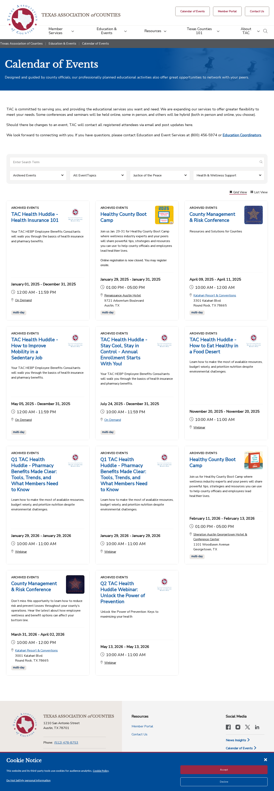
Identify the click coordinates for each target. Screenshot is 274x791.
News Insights (236, 740)
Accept (224, 769)
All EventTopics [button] (84, 175)
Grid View (240, 192)
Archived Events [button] (24, 175)
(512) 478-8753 (66, 742)
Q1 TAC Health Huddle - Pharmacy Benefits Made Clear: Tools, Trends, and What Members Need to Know (34, 474)
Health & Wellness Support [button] (216, 175)
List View (261, 192)
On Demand (112, 420)
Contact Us (139, 734)
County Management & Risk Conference (212, 217)
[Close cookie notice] (266, 759)
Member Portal (142, 726)
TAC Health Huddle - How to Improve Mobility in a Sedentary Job (34, 348)
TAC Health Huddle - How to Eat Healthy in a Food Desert (214, 345)
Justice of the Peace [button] (147, 175)
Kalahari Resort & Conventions (214, 295)
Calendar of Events (240, 748)
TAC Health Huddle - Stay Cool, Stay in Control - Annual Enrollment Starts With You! (123, 351)
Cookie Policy (101, 771)
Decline (224, 781)
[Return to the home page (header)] (22, 19)
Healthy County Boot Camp (123, 217)
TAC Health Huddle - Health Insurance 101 (35, 217)
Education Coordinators (242, 135)
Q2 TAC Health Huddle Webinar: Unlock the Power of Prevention (122, 592)
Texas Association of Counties (21, 43)
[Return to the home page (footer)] (25, 725)
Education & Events (62, 43)
